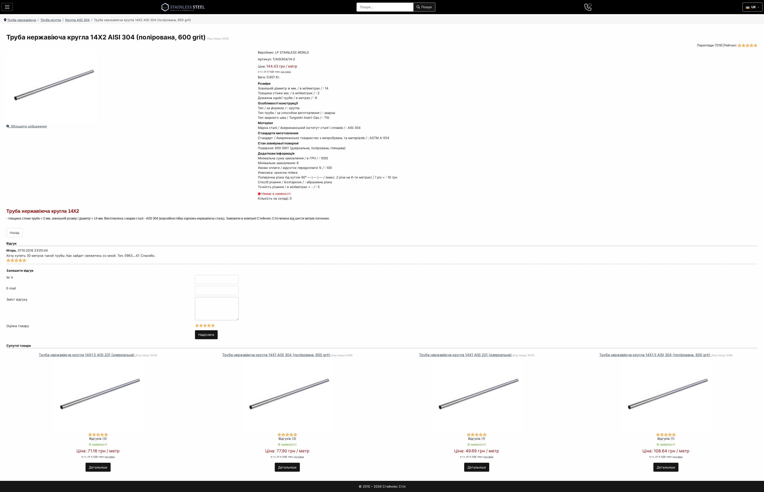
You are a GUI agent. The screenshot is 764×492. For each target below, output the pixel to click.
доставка (286, 71)
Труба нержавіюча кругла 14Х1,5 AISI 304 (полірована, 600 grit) (655, 355)
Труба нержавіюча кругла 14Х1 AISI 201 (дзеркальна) (466, 355)
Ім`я (9, 277)
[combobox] (385, 7)
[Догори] (756, 484)
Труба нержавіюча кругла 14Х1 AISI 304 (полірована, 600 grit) (276, 355)
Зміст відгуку (16, 299)
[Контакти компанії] (588, 7)
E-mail (11, 288)
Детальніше (98, 467)
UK (753, 7)
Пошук (426, 7)
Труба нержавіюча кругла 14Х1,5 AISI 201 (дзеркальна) (87, 355)
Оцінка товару (17, 326)
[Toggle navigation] (7, 7)
